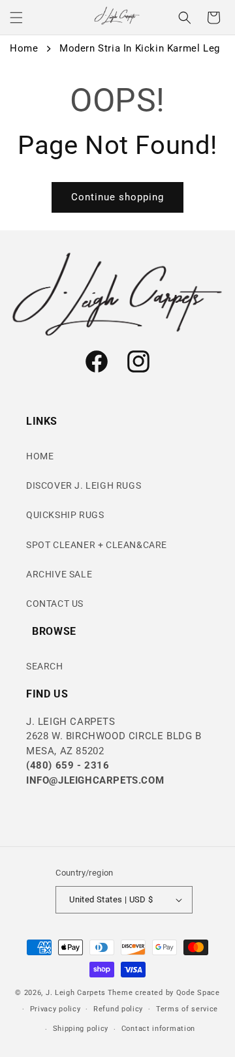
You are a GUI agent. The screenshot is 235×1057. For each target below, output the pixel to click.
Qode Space (198, 992)
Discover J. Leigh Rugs (83, 485)
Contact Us (55, 603)
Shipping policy (81, 1028)
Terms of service (187, 1009)
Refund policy (118, 1009)
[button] (16, 17)
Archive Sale (59, 574)
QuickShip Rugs (65, 515)
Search (44, 666)
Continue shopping (117, 197)
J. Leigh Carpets (76, 992)
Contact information (158, 1028)
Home (24, 48)
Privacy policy (55, 1009)
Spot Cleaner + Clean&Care (96, 545)
